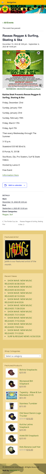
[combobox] (23, 356)
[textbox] (23, 356)
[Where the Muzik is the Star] (23, 12)
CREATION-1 (14, 470)
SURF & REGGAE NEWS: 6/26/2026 (24, 336)
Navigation (11, 2)
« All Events (7, 22)
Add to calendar (15, 185)
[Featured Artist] (18, 258)
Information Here (10, 175)
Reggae (5, 214)
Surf (11, 214)
